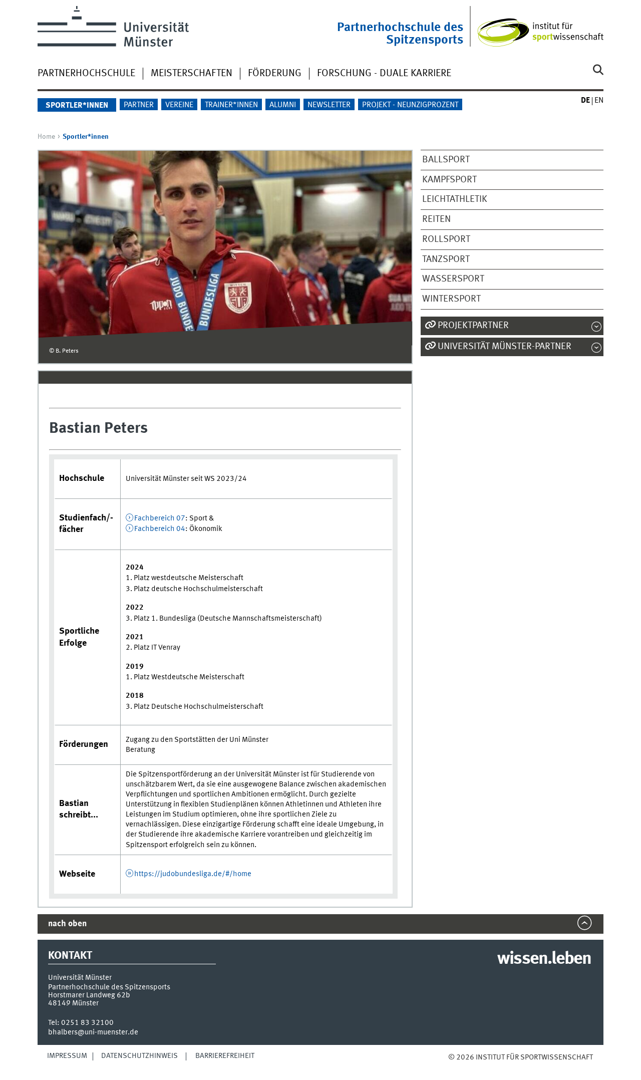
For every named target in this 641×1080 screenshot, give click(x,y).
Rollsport (446, 239)
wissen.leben (544, 959)
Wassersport (453, 279)
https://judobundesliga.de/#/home (192, 874)
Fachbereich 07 (159, 518)
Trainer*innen (231, 105)
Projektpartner (473, 325)
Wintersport (451, 299)
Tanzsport (446, 259)
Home (46, 136)
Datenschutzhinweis (139, 1056)
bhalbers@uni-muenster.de (93, 1032)
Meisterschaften (191, 74)
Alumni (282, 105)
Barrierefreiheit (224, 1056)
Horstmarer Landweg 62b (89, 995)
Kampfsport (449, 179)
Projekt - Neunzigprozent (410, 105)
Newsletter (329, 105)
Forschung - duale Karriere (384, 74)
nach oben (67, 924)
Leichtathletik (454, 199)
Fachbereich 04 (159, 529)
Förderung (274, 74)
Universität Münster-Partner (504, 346)
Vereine (179, 105)
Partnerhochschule (86, 74)
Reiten (436, 219)
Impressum (67, 1056)
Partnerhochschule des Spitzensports (400, 34)
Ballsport (446, 159)
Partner (139, 105)
